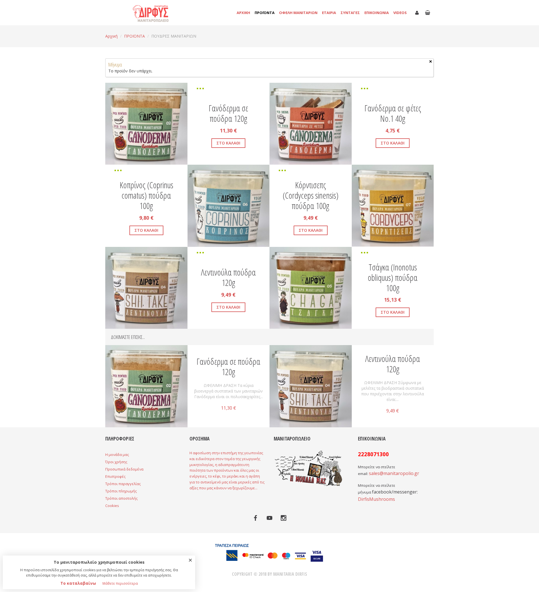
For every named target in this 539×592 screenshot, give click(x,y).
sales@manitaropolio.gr (394, 473)
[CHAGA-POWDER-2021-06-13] (277, 254)
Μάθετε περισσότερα (120, 583)
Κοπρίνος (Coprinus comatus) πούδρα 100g (146, 195)
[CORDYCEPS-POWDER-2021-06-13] (426, 172)
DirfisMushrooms (376, 499)
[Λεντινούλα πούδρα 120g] (311, 385)
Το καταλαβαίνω (78, 583)
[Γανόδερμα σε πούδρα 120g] (146, 385)
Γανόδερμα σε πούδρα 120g (228, 113)
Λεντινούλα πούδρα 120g (228, 277)
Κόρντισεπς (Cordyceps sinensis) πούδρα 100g (311, 195)
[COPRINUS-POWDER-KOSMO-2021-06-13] (262, 172)
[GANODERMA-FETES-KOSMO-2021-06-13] (277, 90)
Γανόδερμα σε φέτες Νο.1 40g (392, 113)
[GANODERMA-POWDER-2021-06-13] (113, 90)
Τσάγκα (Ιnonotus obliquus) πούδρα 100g (392, 277)
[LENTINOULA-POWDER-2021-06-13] (113, 254)
